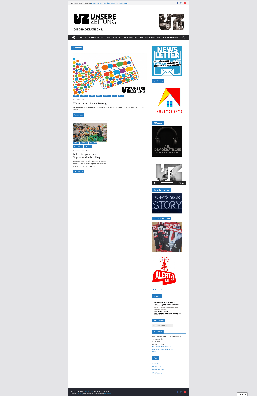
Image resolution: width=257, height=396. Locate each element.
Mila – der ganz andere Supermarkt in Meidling (86, 155)
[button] (85, 37)
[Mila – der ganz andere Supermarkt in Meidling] (90, 132)
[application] (169, 172)
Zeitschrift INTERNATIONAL (150, 37)
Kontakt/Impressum (170, 37)
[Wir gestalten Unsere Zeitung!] (110, 74)
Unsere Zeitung (112, 37)
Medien (99, 96)
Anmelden (155, 363)
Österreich (106, 96)
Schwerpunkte (94, 37)
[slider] (167, 182)
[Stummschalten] (180, 183)
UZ (87, 99)
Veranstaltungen (130, 37)
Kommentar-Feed (158, 370)
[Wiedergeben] (155, 183)
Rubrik (114, 96)
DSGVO (154, 352)
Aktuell (81, 37)
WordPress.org (157, 373)
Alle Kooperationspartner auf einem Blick (166, 290)
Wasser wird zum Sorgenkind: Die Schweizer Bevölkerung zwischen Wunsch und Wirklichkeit (109, 4)
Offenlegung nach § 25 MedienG (162, 349)
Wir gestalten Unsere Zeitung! (90, 103)
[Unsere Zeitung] (128, 11)
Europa (92, 96)
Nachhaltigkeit (78, 146)
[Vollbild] (183, 183)
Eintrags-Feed (156, 366)
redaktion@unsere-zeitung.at (161, 347)
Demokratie (84, 96)
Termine (121, 96)
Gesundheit (93, 143)
